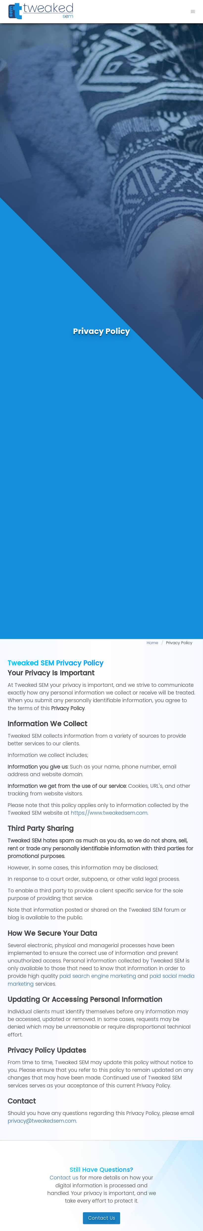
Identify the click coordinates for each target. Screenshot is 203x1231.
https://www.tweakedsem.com (109, 812)
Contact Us (101, 1218)
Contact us (64, 1177)
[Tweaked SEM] (40, 11)
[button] (193, 11)
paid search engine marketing (97, 976)
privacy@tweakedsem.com (42, 1120)
